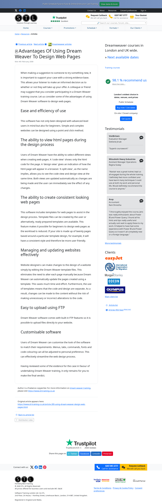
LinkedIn (96, 453)
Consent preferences (128, 10)
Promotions (69, 28)
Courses (47, 28)
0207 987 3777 (111, 465)
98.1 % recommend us (129, 80)
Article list (113, 305)
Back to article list (26, 415)
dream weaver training (80, 388)
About (102, 10)
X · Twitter (72, 453)
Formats (113, 28)
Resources (112, 10)
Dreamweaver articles (62, 44)
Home (26, 28)
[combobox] (114, 23)
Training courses (112, 67)
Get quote (126, 118)
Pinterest (107, 453)
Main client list (111, 296)
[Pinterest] (44, 467)
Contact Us (91, 10)
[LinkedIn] (24, 10)
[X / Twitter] (16, 10)
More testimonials (113, 243)
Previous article (25, 44)
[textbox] (114, 23)
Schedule (91, 28)
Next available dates (123, 57)
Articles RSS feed (116, 310)
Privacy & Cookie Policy (123, 488)
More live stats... (118, 84)
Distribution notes (26, 420)
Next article (39, 44)
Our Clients (135, 28)
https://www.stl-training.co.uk (41, 391)
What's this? (127, 309)
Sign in (143, 10)
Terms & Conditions (102, 488)
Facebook (84, 453)
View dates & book (109, 4)
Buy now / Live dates (126, 107)
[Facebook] (20, 10)
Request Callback (137, 465)
